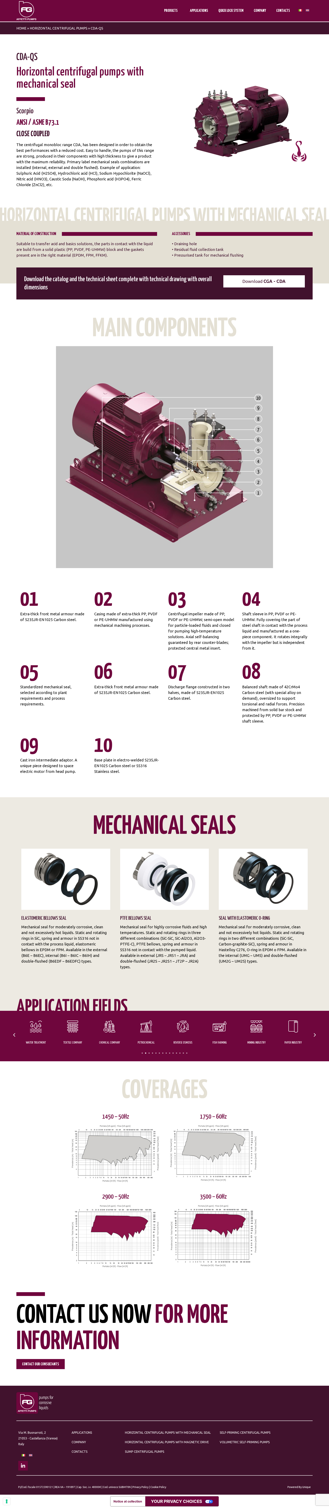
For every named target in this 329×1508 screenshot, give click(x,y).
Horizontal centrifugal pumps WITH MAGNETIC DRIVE (167, 1442)
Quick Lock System (231, 11)
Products (171, 11)
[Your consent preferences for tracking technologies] (6, 1501)
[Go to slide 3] (149, 1053)
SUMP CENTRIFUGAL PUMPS (144, 1451)
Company (260, 11)
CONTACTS (80, 1451)
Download (264, 281)
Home (21, 28)
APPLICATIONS (82, 1432)
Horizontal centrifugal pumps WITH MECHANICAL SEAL (168, 1432)
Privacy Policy (141, 1487)
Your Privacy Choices (176, 1501)
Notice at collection (127, 1501)
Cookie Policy (158, 1487)
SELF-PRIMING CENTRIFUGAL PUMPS (245, 1432)
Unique (306, 1487)
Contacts (283, 11)
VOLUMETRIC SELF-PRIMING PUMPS (245, 1442)
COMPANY (79, 1442)
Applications (199, 11)
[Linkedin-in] (23, 1465)
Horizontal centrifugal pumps (58, 28)
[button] (14, 1035)
